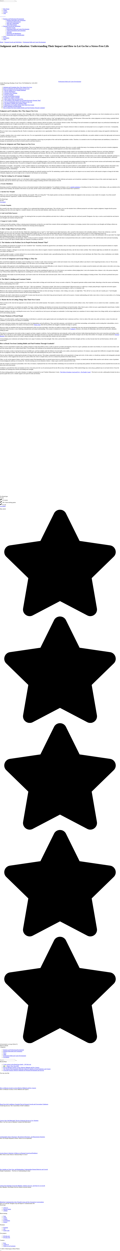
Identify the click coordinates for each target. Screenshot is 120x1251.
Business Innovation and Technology (16, 20)
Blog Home (6, 9)
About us (5, 1207)
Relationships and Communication (15, 35)
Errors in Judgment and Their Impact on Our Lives (16, 88)
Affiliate (5, 1210)
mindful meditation (75, 187)
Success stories (7, 1209)
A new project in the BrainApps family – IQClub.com (17, 1064)
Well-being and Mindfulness (14, 33)
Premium (5, 1227)
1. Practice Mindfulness (9, 91)
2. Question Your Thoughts (10, 93)
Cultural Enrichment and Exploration (16, 30)
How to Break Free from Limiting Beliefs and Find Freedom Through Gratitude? (24, 107)
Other (4, 39)
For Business (6, 1220)
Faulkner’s (73, 329)
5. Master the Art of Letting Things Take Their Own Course (18, 105)
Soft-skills (9, 32)
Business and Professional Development (13, 19)
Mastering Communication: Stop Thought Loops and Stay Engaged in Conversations (22, 1202)
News (4, 36)
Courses (5, 12)
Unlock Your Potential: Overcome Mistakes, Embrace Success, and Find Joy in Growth (22, 1185)
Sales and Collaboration (13, 23)
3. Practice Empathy (8, 94)
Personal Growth (11, 27)
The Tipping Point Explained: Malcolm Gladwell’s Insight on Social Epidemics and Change (27, 1069)
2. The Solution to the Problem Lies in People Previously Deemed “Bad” (22, 100)
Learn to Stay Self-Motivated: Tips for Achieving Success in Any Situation (19, 1120)
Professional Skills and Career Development (18, 29)
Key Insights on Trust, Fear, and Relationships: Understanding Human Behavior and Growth (24, 1169)
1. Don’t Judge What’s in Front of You (13, 99)
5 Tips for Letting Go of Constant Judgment (14, 90)
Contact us (6, 1244)
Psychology (6, 38)
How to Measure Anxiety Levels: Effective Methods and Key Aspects (21, 1067)
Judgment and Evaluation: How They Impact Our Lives (17, 87)
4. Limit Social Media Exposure (11, 96)
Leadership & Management (14, 21)
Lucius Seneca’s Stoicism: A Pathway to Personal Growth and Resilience (19, 1153)
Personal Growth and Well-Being (11, 26)
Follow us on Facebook (9, 1246)
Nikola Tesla (37, 324)
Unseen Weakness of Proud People (12, 106)
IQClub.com (6, 1236)
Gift (4, 1229)
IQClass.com (6, 1237)
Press (4, 1243)
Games (5, 10)
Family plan (6, 1230)
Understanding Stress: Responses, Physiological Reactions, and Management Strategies (22, 1137)
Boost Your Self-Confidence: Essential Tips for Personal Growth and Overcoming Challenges (24, 1104)
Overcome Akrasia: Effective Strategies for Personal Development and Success (23, 1070)
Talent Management (12, 24)
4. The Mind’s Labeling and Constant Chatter (15, 103)
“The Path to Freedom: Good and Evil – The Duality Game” (75, 372)
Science (5, 1222)
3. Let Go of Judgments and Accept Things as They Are (17, 102)
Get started (3, 202)
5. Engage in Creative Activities (11, 97)
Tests (4, 13)
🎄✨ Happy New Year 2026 (11, 1066)
